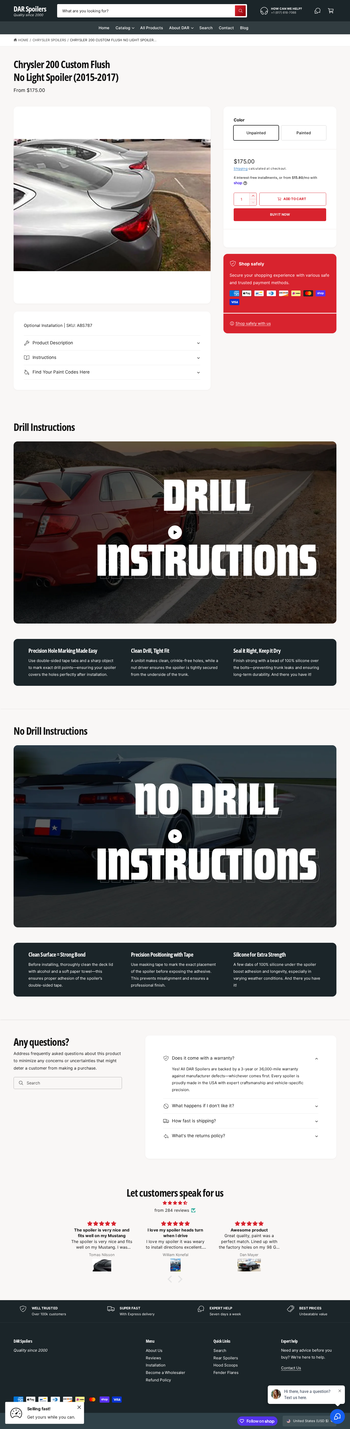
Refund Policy (158, 1380)
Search (219, 1350)
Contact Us (291, 1367)
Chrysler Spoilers (49, 40)
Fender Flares (226, 1372)
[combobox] (152, 10)
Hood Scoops (225, 1365)
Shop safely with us (253, 323)
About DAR (179, 27)
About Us (154, 1350)
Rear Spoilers (225, 1357)
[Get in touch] (317, 10)
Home (23, 40)
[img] (175, 1203)
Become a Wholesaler (165, 1372)
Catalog (123, 27)
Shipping (241, 168)
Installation (156, 1365)
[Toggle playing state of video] (175, 532)
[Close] (79, 1407)
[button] (330, 10)
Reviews (153, 1357)
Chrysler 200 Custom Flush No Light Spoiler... (113, 40)
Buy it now (280, 214)
